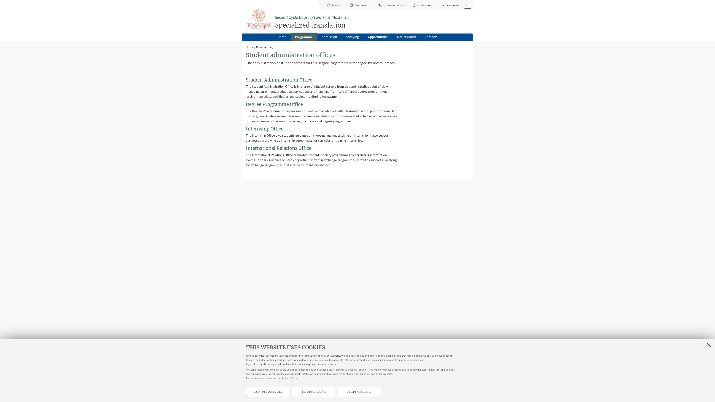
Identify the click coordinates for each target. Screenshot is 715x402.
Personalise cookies (313, 392)
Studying (352, 37)
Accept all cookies (359, 392)
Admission (329, 37)
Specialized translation (312, 22)
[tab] (467, 5)
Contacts (431, 37)
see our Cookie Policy (285, 378)
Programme (304, 37)
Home (281, 37)
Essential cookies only (267, 392)
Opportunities (378, 37)
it (467, 5)
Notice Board (406, 37)
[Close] (709, 345)
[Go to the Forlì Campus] (259, 18)
